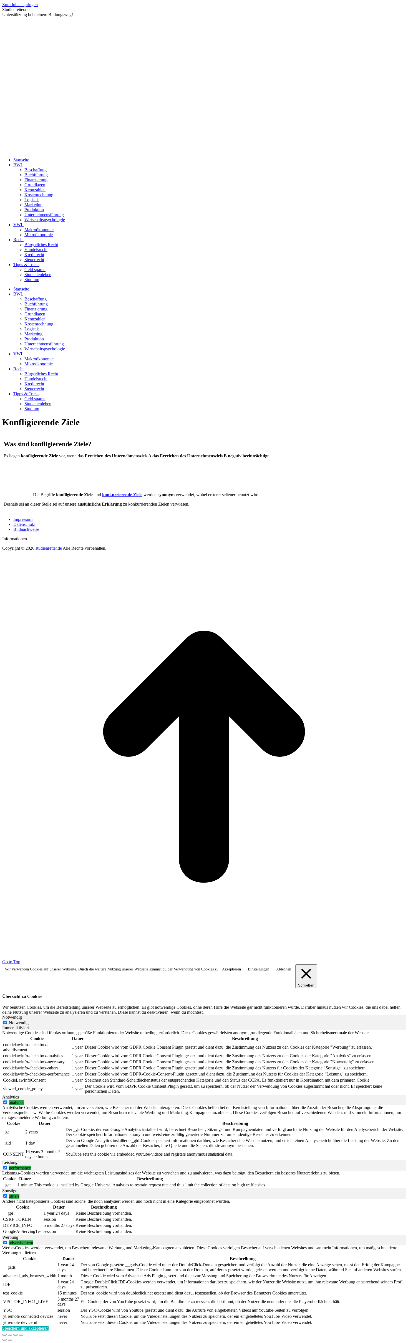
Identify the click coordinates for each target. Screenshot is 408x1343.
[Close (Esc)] (4, 1335)
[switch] (5, 1102)
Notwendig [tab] (12, 1017)
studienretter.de (49, 548)
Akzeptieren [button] (231, 969)
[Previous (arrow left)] (4, 1340)
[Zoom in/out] (21, 1335)
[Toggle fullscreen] (15, 1335)
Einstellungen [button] (258, 969)
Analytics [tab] (10, 1097)
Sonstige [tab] (9, 1190)
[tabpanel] (204, 1062)
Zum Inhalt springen (20, 4)
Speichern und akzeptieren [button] (25, 1328)
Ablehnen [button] (283, 969)
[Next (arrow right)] (10, 1340)
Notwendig (19, 1022)
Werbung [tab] (10, 1237)
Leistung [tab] (9, 1162)
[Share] (10, 1335)
